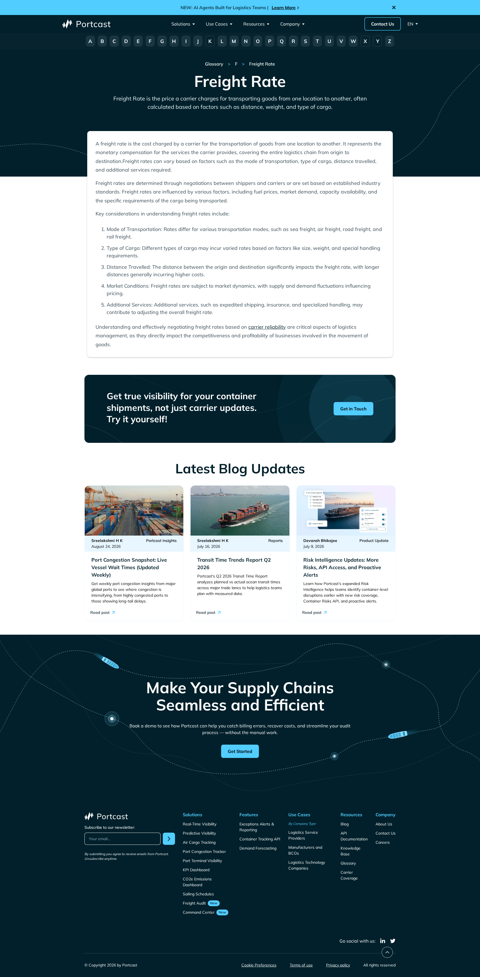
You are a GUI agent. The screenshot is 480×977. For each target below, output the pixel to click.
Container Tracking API (259, 839)
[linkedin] (383, 941)
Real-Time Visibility (199, 824)
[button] (183, 24)
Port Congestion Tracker (204, 851)
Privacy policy (338, 965)
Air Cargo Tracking (199, 842)
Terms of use (301, 965)
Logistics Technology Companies (306, 865)
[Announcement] (240, 7)
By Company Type (302, 824)
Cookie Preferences (258, 965)
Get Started (240, 751)
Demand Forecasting (257, 848)
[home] (87, 23)
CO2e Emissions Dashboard (197, 881)
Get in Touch (353, 408)
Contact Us (382, 24)
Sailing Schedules (198, 893)
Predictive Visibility (199, 833)
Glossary (348, 863)
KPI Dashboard (196, 869)
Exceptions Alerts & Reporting (256, 827)
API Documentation (354, 836)
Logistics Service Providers (303, 835)
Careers (383, 842)
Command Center (198, 912)
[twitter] (393, 941)
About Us (384, 824)
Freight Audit (194, 903)
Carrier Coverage (349, 875)
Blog (345, 824)
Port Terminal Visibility (202, 860)
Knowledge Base (351, 851)
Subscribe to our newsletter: (109, 827)
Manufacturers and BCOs (305, 850)
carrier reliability (267, 327)
